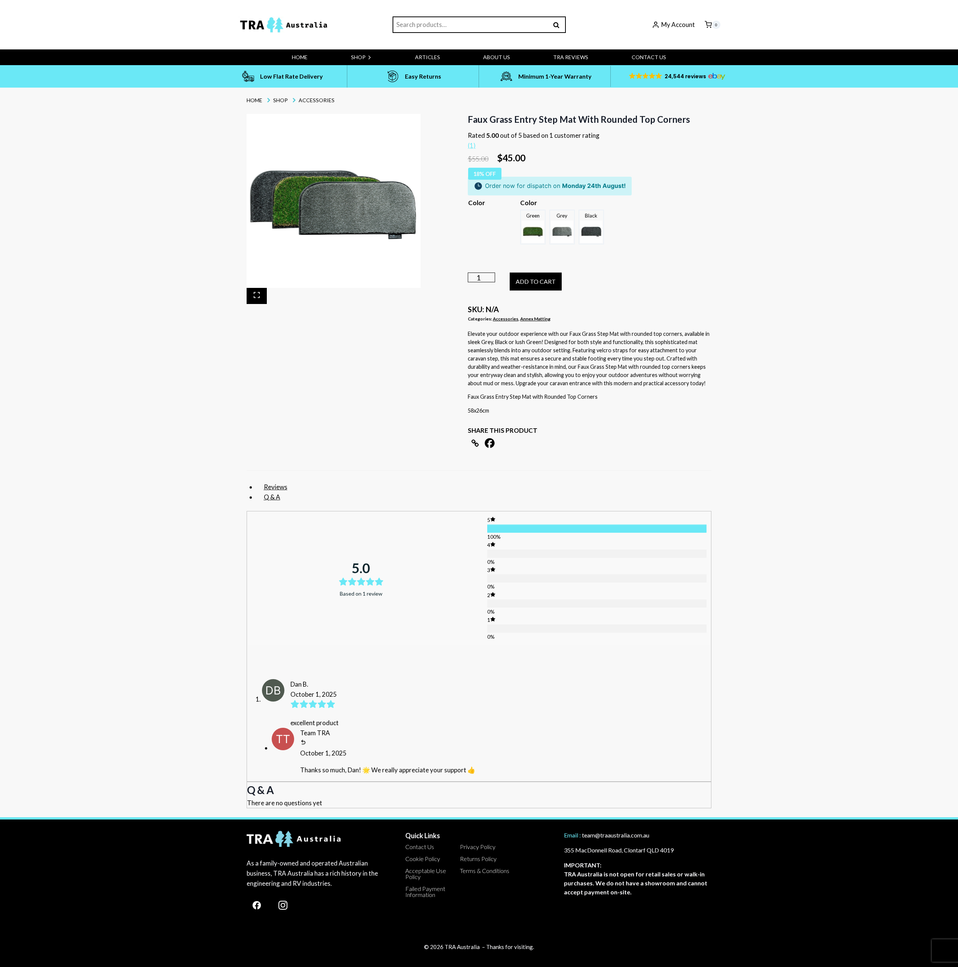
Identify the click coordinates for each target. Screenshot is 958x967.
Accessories (505, 319)
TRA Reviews (570, 57)
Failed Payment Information (425, 891)
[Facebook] (489, 443)
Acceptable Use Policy (425, 873)
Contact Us (649, 57)
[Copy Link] (475, 443)
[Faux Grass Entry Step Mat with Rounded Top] (334, 201)
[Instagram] (283, 905)
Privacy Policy (477, 846)
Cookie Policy (422, 858)
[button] (676, 76)
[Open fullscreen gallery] (257, 296)
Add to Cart (536, 281)
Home (300, 57)
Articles (427, 57)
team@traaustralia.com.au (615, 835)
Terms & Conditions (484, 870)
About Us (496, 57)
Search (559, 25)
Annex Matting (535, 319)
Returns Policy (478, 858)
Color (476, 203)
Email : (572, 835)
